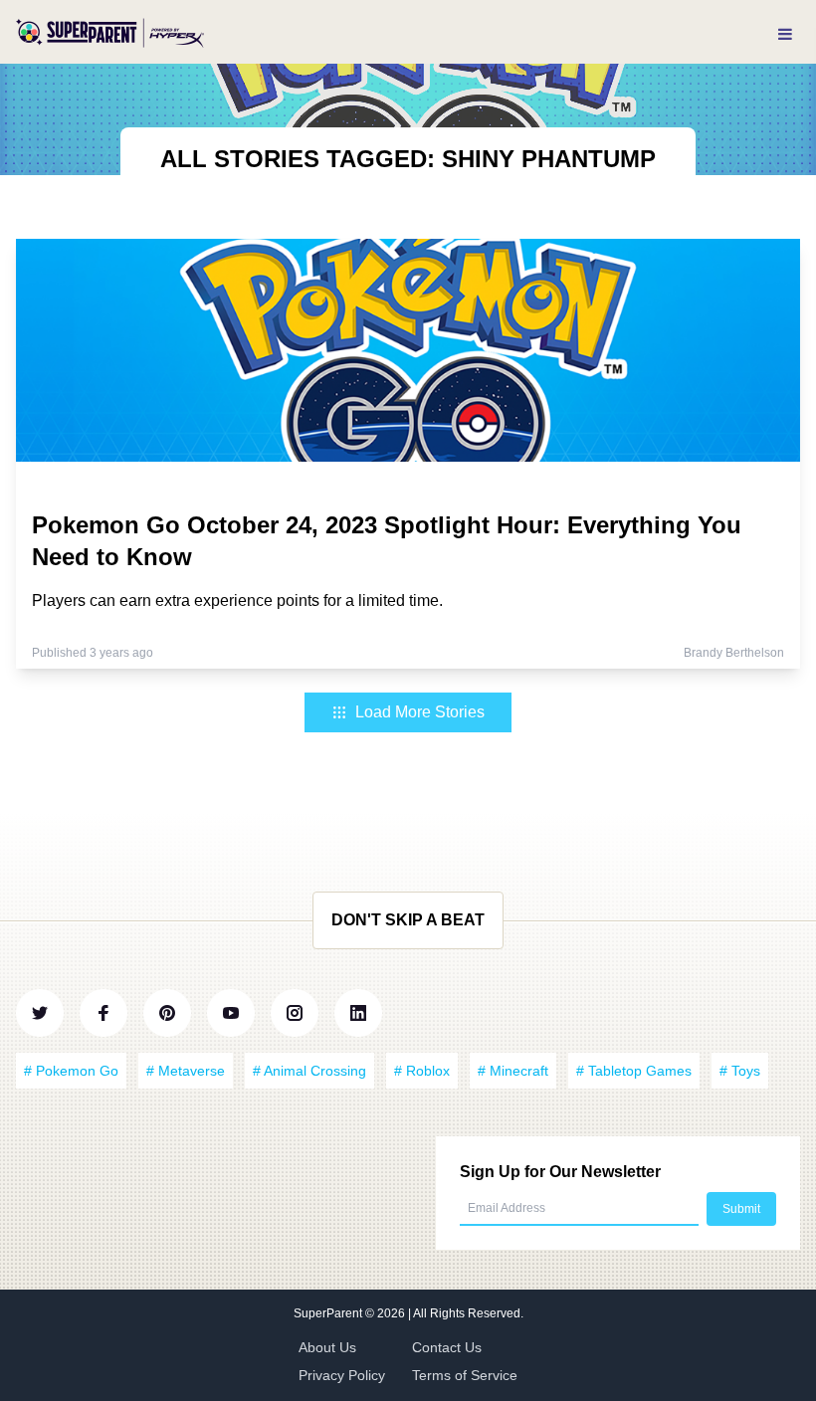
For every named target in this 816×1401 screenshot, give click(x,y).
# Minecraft (513, 1071)
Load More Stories (420, 711)
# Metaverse (185, 1071)
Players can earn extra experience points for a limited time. (237, 600)
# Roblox (422, 1071)
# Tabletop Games (634, 1071)
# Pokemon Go (71, 1071)
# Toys (739, 1071)
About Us (327, 1347)
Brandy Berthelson (734, 653)
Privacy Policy (342, 1375)
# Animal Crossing (309, 1071)
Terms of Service (464, 1375)
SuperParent (329, 1313)
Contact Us (447, 1347)
